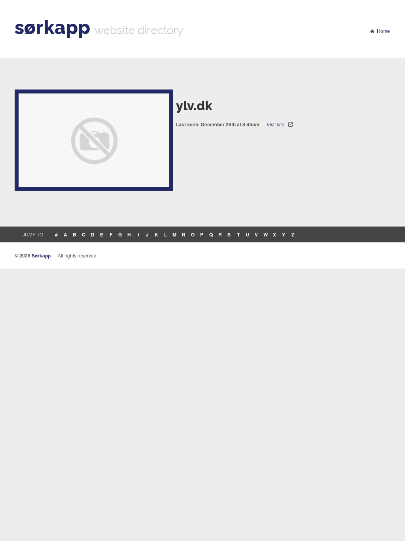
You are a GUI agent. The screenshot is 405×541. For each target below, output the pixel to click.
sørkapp (52, 27)
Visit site (275, 124)
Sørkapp (41, 255)
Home (383, 30)
